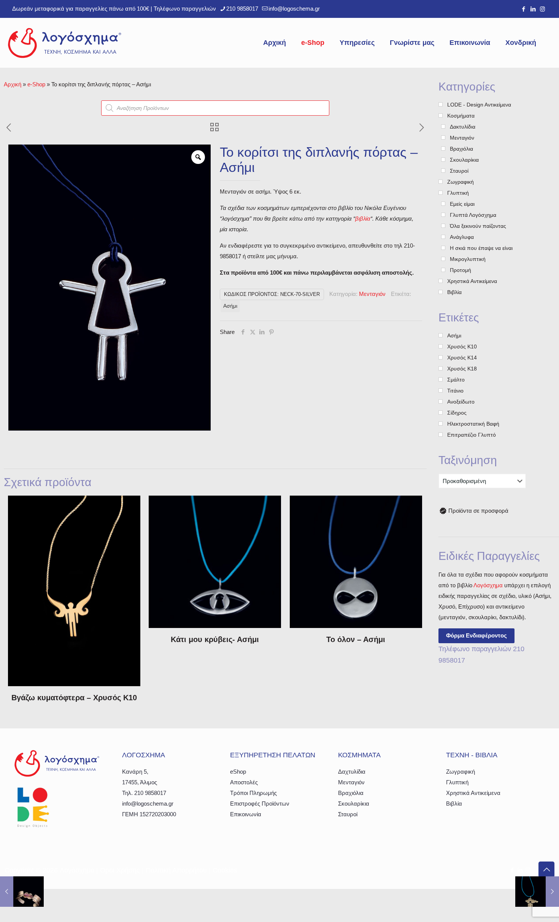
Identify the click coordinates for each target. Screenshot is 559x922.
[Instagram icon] (542, 9)
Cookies (225, 870)
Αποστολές (244, 782)
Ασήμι (230, 306)
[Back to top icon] (546, 869)
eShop (238, 771)
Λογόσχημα (488, 585)
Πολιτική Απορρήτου (176, 870)
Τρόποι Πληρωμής (253, 793)
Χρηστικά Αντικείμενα (473, 793)
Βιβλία (454, 803)
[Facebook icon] (523, 9)
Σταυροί (347, 814)
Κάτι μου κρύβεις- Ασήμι (215, 639)
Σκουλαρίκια (353, 803)
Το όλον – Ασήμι (355, 639)
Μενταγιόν (372, 294)
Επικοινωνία (245, 814)
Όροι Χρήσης (120, 870)
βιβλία (362, 218)
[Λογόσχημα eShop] (65, 42)
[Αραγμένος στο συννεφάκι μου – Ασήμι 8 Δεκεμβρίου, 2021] (537, 891)
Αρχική (12, 84)
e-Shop (36, 84)
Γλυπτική (457, 782)
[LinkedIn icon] (533, 9)
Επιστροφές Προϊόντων (259, 803)
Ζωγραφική (460, 771)
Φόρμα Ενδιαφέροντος (476, 635)
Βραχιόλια (351, 793)
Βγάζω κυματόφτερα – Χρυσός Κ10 (74, 697)
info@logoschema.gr (294, 8)
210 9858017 (242, 8)
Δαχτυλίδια (351, 771)
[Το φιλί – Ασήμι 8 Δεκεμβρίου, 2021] (22, 891)
